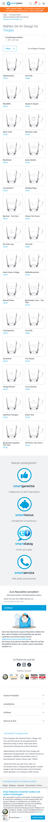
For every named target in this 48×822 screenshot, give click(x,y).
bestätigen (8, 608)
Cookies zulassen (37, 817)
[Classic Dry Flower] (35, 204)
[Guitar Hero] (35, 403)
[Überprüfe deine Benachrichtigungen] (39, 3)
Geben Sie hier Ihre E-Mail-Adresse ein (18, 599)
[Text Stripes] (35, 346)
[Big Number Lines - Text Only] (35, 288)
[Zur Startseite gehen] (14, 3)
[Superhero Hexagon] (13, 403)
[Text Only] (35, 64)
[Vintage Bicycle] (13, 374)
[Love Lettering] (35, 374)
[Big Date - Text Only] (13, 204)
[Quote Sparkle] (35, 148)
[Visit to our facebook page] (18, 664)
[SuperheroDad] (13, 64)
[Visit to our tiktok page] (29, 664)
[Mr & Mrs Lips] (13, 232)
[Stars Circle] (13, 120)
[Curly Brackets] (13, 318)
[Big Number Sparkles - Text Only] (13, 431)
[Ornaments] (13, 346)
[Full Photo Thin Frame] (35, 431)
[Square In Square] (35, 92)
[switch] (5, 818)
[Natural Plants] (13, 288)
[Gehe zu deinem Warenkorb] (44, 3)
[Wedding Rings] (35, 176)
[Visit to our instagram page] (24, 664)
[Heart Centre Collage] (13, 260)
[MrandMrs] (13, 92)
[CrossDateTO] (13, 176)
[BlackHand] (13, 148)
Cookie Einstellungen (11, 817)
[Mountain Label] (35, 120)
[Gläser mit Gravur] (23, 15)
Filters (8, 49)
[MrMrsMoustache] (35, 260)
